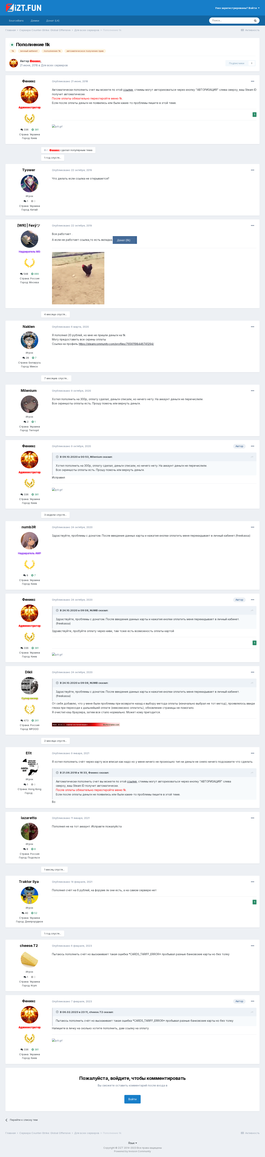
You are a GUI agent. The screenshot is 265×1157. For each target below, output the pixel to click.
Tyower (28, 170)
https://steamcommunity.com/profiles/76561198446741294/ (116, 343)
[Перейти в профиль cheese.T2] (29, 959)
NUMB (94, 610)
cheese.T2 (29, 946)
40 (26, 912)
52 (35, 912)
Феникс (29, 81)
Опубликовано (70, 81)
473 (26, 720)
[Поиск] (255, 20)
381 (36, 129)
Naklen (29, 327)
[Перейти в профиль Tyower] (29, 183)
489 (36, 273)
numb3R (29, 527)
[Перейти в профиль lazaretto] (29, 831)
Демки (35, 20)
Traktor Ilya (29, 882)
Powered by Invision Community (132, 1151)
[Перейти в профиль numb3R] (29, 540)
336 (26, 129)
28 (27, 357)
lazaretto (29, 818)
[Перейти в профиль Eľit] (29, 766)
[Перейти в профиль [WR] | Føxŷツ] (29, 239)
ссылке (128, 89)
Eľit (29, 753)
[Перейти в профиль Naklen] (29, 340)
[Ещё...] (252, 81)
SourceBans (16, 20)
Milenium (29, 391)
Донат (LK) (52, 20)
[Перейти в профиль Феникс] (13, 63)
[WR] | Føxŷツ (28, 225)
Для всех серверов (54, 65)
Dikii (28, 672)
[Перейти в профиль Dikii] (29, 685)
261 (36, 720)
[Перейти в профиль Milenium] (29, 404)
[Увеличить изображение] (125, 240)
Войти (132, 1099)
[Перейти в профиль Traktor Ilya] (29, 895)
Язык (131, 1143)
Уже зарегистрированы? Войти (236, 7)
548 (25, 273)
